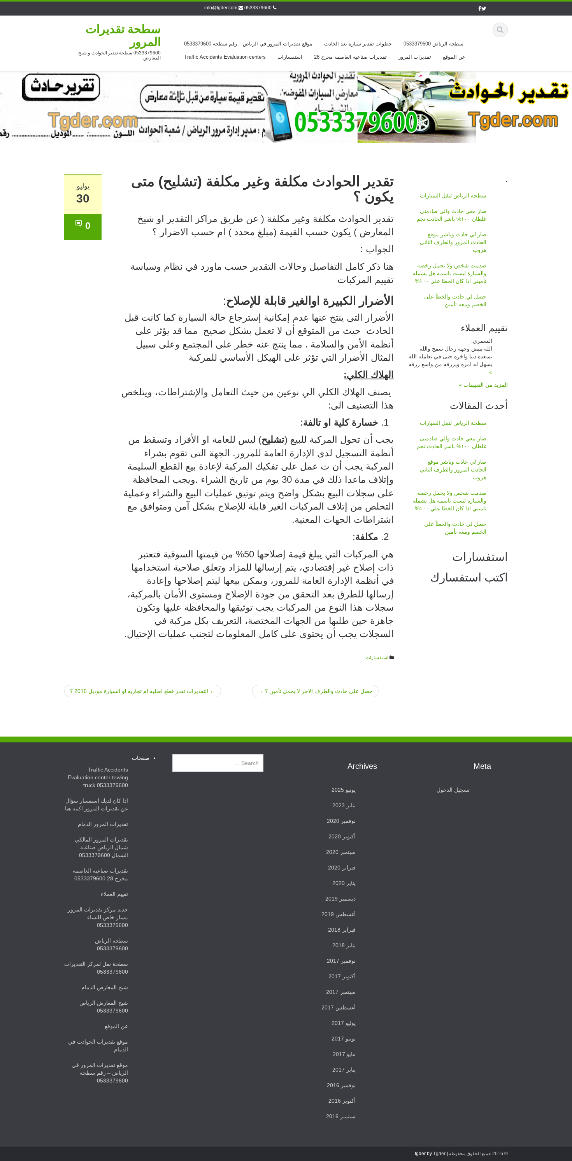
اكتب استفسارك (469, 577)
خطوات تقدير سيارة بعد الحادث (358, 44)
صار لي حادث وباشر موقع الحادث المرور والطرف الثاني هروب (453, 242)
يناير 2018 (344, 945)
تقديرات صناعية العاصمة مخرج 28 (350, 57)
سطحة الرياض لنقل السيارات (453, 195)
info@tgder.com (220, 7)
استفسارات (289, 57)
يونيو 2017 (344, 1038)
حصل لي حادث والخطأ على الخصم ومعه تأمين (455, 300)
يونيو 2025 (344, 790)
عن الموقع (454, 57)
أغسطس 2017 (338, 1007)
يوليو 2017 (344, 1023)
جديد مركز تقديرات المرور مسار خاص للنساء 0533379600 (98, 917)
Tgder (439, 1153)
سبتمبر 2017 (341, 992)
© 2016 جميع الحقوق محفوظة (478, 1153)
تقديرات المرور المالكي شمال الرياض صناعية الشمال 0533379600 (101, 847)
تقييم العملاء (114, 894)
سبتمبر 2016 (341, 1116)
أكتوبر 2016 (342, 1101)
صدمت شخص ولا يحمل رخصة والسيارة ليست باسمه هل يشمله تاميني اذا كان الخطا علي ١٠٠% (449, 273)
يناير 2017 (344, 1070)
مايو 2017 (344, 1054)
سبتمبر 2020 (341, 852)
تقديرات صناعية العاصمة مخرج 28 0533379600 (100, 875)
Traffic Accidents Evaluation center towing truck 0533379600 (98, 777)
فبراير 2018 (342, 930)
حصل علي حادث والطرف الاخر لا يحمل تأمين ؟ (315, 691)
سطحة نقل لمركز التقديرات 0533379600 (96, 968)
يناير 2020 (344, 883)
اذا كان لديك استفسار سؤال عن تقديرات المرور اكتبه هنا (96, 805)
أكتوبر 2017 (342, 976)
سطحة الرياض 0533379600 (433, 44)
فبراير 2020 (342, 867)
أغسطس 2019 (338, 914)
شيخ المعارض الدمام (104, 987)
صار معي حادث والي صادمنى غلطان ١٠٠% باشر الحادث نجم (451, 215)
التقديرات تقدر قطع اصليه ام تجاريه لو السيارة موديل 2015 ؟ (142, 691)
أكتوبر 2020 (342, 836)
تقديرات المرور (414, 57)
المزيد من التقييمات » (483, 385)
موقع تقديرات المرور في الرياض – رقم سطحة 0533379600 (248, 44)
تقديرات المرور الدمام (103, 824)
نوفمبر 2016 (341, 1085)
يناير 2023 (344, 805)
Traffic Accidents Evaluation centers (225, 57)
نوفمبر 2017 (341, 961)
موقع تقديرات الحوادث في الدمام (98, 1046)
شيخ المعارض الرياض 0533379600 (103, 1007)
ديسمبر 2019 (340, 899)
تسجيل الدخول (453, 790)
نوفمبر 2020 (341, 821)
